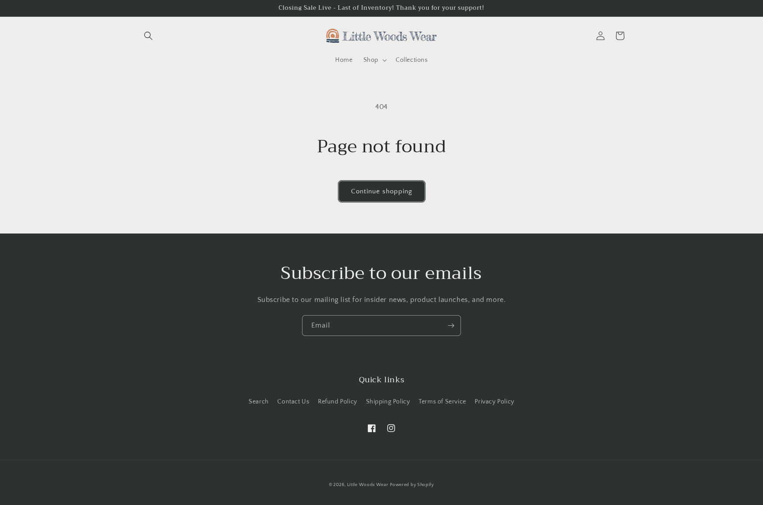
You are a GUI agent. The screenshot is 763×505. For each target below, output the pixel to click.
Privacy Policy (494, 401)
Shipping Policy (388, 401)
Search (259, 401)
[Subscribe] (451, 325)
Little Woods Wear (368, 484)
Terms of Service (442, 401)
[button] (148, 35)
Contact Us (293, 401)
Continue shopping (381, 191)
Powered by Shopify (412, 484)
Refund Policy (337, 401)
